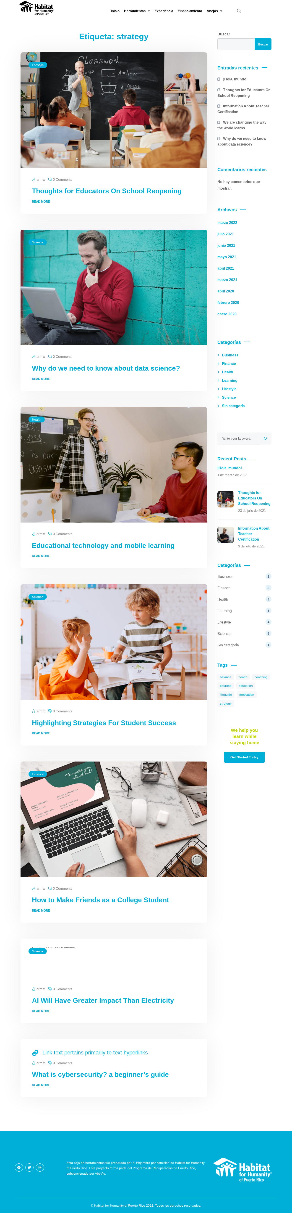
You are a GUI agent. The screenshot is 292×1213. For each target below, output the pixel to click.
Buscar (223, 34)
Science (37, 242)
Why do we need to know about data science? (106, 368)
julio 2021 (225, 234)
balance (225, 677)
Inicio (115, 11)
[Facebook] (19, 1167)
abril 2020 (225, 291)
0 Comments (62, 179)
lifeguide (226, 694)
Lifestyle (38, 65)
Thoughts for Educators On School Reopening (107, 191)
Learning (229, 380)
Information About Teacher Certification (243, 109)
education (246, 685)
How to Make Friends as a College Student (100, 900)
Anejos (212, 11)
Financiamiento (190, 11)
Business (230, 355)
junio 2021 (226, 245)
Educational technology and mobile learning (103, 545)
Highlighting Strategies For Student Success (104, 723)
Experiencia (163, 11)
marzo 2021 (227, 280)
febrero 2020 (228, 303)
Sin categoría (233, 406)
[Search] (265, 438)
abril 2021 (225, 268)
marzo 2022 (227, 223)
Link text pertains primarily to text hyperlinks (95, 1052)
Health (36, 419)
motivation (246, 694)
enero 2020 (227, 314)
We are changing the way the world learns (242, 125)
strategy (226, 703)
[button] (239, 11)
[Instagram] (40, 1167)
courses (225, 685)
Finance (38, 774)
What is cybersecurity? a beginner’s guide (100, 1074)
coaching (261, 677)
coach (243, 677)
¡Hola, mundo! (235, 79)
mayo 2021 (226, 257)
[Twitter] (29, 1167)
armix (40, 179)
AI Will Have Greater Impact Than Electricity (103, 1000)
